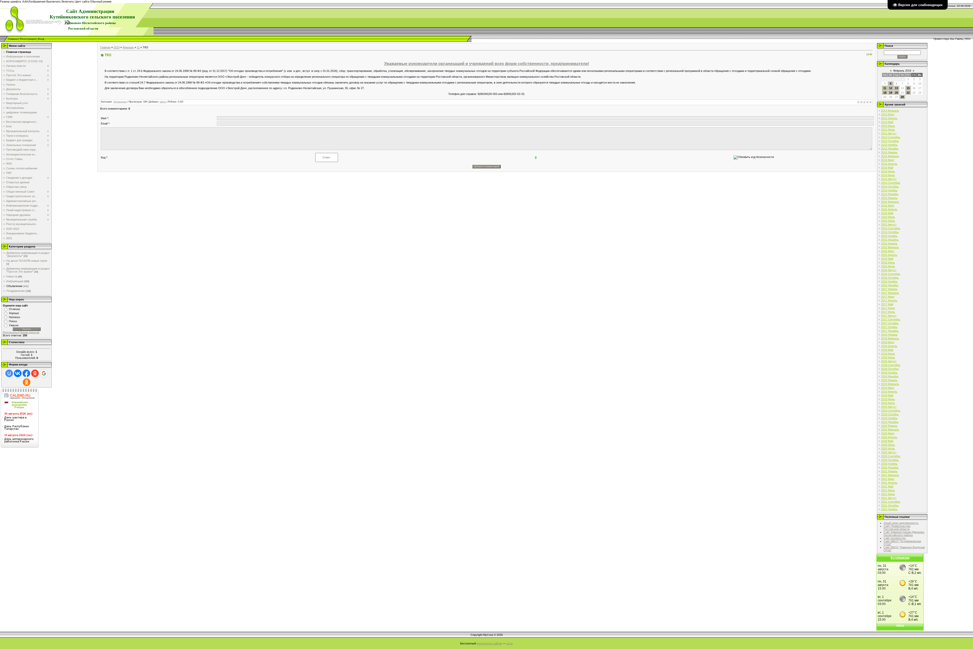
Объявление (14, 286)
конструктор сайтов (489, 643)
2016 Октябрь (890, 277)
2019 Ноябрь (889, 418)
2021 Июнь (888, 490)
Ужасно (13, 325)
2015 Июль (888, 220)
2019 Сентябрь (890, 410)
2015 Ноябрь (889, 235)
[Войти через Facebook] (26, 373)
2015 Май (887, 213)
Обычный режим (100, 1)
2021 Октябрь (890, 505)
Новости (11, 276)
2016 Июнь (888, 262)
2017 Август (888, 315)
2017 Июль (888, 311)
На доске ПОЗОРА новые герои (26, 260)
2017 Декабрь (890, 330)
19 (890, 92)
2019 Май (887, 395)
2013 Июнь (888, 125)
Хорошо (14, 313)
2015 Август (888, 224)
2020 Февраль (890, 429)
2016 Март (887, 251)
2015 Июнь (888, 216)
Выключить (53, 1)
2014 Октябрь (890, 186)
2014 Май (887, 167)
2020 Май (887, 440)
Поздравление (15, 290)
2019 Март (887, 387)
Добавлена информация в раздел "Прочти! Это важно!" (27, 270)
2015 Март (887, 205)
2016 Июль (888, 266)
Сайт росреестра (895, 538)
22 (908, 92)
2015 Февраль (890, 201)
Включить (68, 1)
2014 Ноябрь (889, 190)
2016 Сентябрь (890, 273)
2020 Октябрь (890, 459)
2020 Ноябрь (889, 463)
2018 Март (887, 342)
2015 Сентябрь (890, 228)
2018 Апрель (889, 346)
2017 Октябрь (890, 323)
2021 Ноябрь (889, 509)
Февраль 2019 (902, 70)
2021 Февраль (890, 475)
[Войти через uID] (9, 373)
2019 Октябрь (890, 414)
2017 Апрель (889, 300)
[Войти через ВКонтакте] (18, 373)
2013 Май (887, 122)
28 (902, 96)
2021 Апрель (889, 482)
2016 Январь (889, 243)
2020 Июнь (888, 444)
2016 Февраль (890, 247)
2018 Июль (888, 357)
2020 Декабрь (890, 467)
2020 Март (887, 433)
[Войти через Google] (44, 373)
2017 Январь (889, 289)
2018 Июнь (888, 353)
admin (163, 101)
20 (896, 92)
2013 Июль (888, 129)
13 (896, 88)
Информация (14, 281)
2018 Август (888, 361)
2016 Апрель (889, 254)
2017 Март (887, 296)
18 (884, 92)
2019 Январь (889, 380)
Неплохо (14, 317)
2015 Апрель (889, 209)
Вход (41, 38)
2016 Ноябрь (889, 281)
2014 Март (887, 159)
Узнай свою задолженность (901, 522)
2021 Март (887, 478)
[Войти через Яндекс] (35, 373)
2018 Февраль (890, 338)
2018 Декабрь (890, 376)
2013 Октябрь (890, 141)
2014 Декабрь (890, 194)
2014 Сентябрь (890, 182)
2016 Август (888, 270)
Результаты (10, 332)
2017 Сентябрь (890, 319)
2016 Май (887, 258)
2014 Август (888, 178)
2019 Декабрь (890, 421)
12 (890, 88)
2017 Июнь (888, 308)
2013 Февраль (890, 110)
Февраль (128, 47)
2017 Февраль (890, 292)
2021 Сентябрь (890, 501)
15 (908, 88)
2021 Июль (888, 494)
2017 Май (887, 304)
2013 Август (888, 133)
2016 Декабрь (890, 285)
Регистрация (28, 38)
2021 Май (887, 486)
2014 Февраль (890, 156)
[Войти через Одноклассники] (26, 382)
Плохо (13, 321)
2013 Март (887, 114)
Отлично (14, 309)
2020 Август (888, 452)
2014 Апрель (889, 163)
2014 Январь (889, 152)
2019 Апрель (889, 391)
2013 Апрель (889, 118)
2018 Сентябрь (890, 365)
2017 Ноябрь (889, 327)
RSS (967, 38)
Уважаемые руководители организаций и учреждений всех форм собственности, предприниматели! (486, 64)
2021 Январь (889, 471)
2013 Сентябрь (890, 137)
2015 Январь (889, 197)
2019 (117, 47)
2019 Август (888, 406)
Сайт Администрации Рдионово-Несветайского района (904, 534)
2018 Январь (889, 334)
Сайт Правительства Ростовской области (897, 527)
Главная (13, 38)
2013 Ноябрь (889, 144)
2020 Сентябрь (890, 456)
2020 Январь (889, 425)
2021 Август (888, 497)
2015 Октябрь (890, 232)
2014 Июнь (888, 171)
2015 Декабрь (890, 239)
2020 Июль (888, 448)
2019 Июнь (888, 399)
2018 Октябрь (890, 368)
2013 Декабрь (890, 148)
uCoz (509, 643)
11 (138, 47)
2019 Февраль (890, 384)
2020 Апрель (889, 437)
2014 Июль (888, 175)
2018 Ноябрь (889, 372)
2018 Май (887, 349)
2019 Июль (888, 402)
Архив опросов (29, 332)
